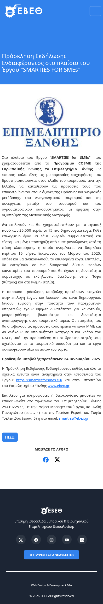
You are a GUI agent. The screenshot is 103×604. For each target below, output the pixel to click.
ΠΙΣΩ (10, 437)
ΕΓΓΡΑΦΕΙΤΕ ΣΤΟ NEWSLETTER (51, 554)
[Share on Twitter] (57, 459)
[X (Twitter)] (21, 539)
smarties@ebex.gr (74, 418)
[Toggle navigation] (95, 11)
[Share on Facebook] (45, 459)
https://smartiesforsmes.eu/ (39, 379)
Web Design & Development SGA (51, 585)
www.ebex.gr (58, 385)
